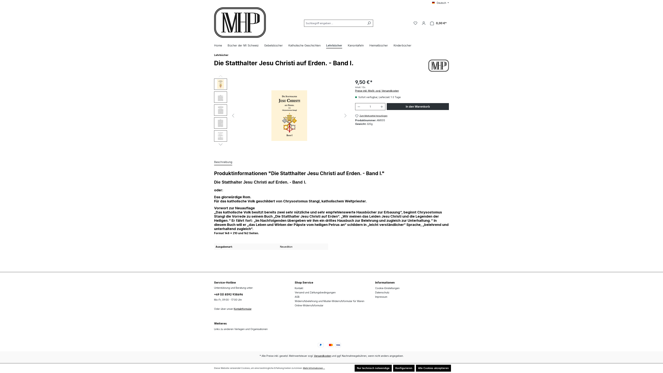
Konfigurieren (403, 368)
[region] (281, 116)
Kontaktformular (242, 308)
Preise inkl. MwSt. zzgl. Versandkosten (377, 90)
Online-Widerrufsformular (309, 305)
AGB (297, 296)
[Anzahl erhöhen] (382, 106)
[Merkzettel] (415, 23)
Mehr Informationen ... (314, 368)
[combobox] (334, 23)
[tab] (223, 162)
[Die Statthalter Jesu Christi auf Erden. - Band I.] (289, 115)
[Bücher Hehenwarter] (438, 66)
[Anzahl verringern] (358, 106)
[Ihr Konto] (424, 23)
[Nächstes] (345, 115)
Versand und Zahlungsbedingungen (315, 292)
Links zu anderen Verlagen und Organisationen (241, 329)
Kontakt (299, 288)
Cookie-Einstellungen (387, 288)
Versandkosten (322, 355)
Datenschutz (382, 292)
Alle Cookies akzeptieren (433, 368)
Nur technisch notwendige (373, 368)
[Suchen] (369, 23)
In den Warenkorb (418, 106)
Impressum (381, 296)
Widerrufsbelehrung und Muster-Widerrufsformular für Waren (329, 301)
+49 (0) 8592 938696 (228, 294)
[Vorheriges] (233, 115)
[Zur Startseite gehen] (240, 22)
